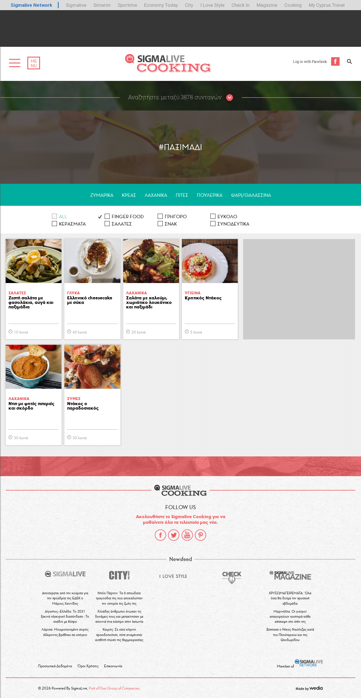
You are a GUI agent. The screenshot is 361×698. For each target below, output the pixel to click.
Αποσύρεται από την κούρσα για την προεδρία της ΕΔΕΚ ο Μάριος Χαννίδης (65, 598)
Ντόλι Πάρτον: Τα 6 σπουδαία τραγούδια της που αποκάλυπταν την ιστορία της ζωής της (119, 598)
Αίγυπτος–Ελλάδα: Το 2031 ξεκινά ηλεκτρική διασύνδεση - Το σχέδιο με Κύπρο (65, 616)
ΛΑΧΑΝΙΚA (156, 195)
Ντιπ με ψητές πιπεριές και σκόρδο (31, 406)
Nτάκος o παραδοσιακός (83, 406)
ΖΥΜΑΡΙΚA (101, 195)
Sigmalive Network (31, 5)
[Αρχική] (168, 71)
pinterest (200, 535)
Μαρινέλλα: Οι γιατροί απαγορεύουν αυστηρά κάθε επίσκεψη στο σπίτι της (290, 616)
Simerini (102, 5)
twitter (173, 535)
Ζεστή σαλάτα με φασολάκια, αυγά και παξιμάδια (30, 303)
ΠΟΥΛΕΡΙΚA (210, 195)
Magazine (267, 5)
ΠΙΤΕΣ (182, 195)
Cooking (293, 5)
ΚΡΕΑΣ (129, 195)
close (229, 97)
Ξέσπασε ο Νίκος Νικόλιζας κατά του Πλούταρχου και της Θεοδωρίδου (290, 634)
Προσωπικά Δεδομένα (55, 666)
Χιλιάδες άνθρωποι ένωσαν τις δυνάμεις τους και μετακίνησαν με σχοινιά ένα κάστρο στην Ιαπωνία (119, 616)
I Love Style (212, 5)
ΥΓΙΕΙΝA (193, 293)
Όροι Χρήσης (88, 666)
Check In (241, 5)
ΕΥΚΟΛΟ (227, 217)
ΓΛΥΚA (73, 293)
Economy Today (161, 5)
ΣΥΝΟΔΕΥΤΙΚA (233, 224)
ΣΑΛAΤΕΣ (122, 224)
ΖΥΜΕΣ (73, 398)
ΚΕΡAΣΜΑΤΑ (72, 224)
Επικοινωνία (113, 666)
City (189, 5)
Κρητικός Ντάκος (203, 298)
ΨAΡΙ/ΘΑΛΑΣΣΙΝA (251, 195)
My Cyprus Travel (327, 5)
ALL (63, 217)
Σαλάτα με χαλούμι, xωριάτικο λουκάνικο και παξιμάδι (149, 303)
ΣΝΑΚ (171, 224)
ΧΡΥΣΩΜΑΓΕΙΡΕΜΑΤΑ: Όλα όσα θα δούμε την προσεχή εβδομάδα (290, 598)
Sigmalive (76, 5)
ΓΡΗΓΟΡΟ (176, 217)
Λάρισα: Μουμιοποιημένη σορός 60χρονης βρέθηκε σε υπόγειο (65, 632)
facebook (160, 535)
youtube (187, 535)
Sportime (127, 5)
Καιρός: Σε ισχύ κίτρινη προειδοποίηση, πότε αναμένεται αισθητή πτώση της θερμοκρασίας (119, 634)
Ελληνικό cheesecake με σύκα (89, 300)
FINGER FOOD (128, 217)
